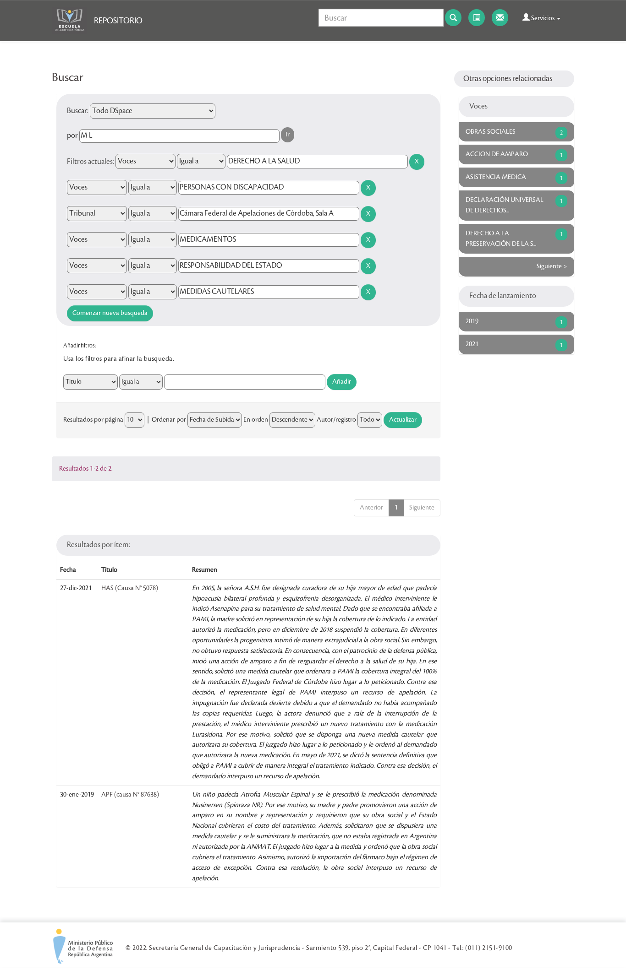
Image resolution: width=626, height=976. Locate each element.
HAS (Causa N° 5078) (129, 588)
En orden (255, 419)
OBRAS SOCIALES (491, 132)
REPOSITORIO (118, 20)
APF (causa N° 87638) (130, 794)
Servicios (543, 18)
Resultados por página (93, 419)
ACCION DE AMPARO (497, 154)
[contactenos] (500, 17)
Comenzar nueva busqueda (110, 313)
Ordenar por (169, 419)
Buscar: (77, 111)
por (72, 135)
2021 (472, 344)
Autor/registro (336, 419)
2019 (472, 321)
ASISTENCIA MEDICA (496, 177)
